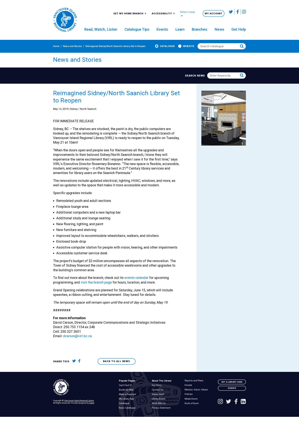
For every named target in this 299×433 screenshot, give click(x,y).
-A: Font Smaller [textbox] (163, 13)
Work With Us (159, 403)
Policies (189, 394)
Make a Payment (128, 394)
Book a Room (192, 403)
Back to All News (116, 361)
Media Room (192, 399)
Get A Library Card (231, 382)
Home (56, 46)
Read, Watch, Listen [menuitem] (100, 29)
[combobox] (130, 13)
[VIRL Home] (65, 20)
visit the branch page (96, 282)
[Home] (83, 387)
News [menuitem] (219, 29)
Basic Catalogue (128, 408)
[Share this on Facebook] (80, 361)
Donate (189, 385)
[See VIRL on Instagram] (243, 12)
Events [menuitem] (162, 29)
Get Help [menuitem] (238, 29)
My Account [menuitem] (214, 13)
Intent (91, 403)
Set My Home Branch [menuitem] (128, 13)
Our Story (157, 385)
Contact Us (158, 390)
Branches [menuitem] (199, 29)
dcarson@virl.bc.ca (77, 336)
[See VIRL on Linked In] (243, 401)
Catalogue (167, 46)
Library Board (159, 399)
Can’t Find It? (126, 385)
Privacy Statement (162, 408)
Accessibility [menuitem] (163, 13)
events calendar (136, 278)
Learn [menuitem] (180, 29)
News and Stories (72, 46)
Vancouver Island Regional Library (79, 400)
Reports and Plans (194, 380)
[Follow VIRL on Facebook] (238, 12)
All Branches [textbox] (123, 13)
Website (188, 46)
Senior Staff (158, 394)
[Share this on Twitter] (74, 361)
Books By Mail (127, 390)
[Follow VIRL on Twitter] (231, 12)
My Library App (127, 399)
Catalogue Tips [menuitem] (137, 29)
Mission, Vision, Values (197, 390)
